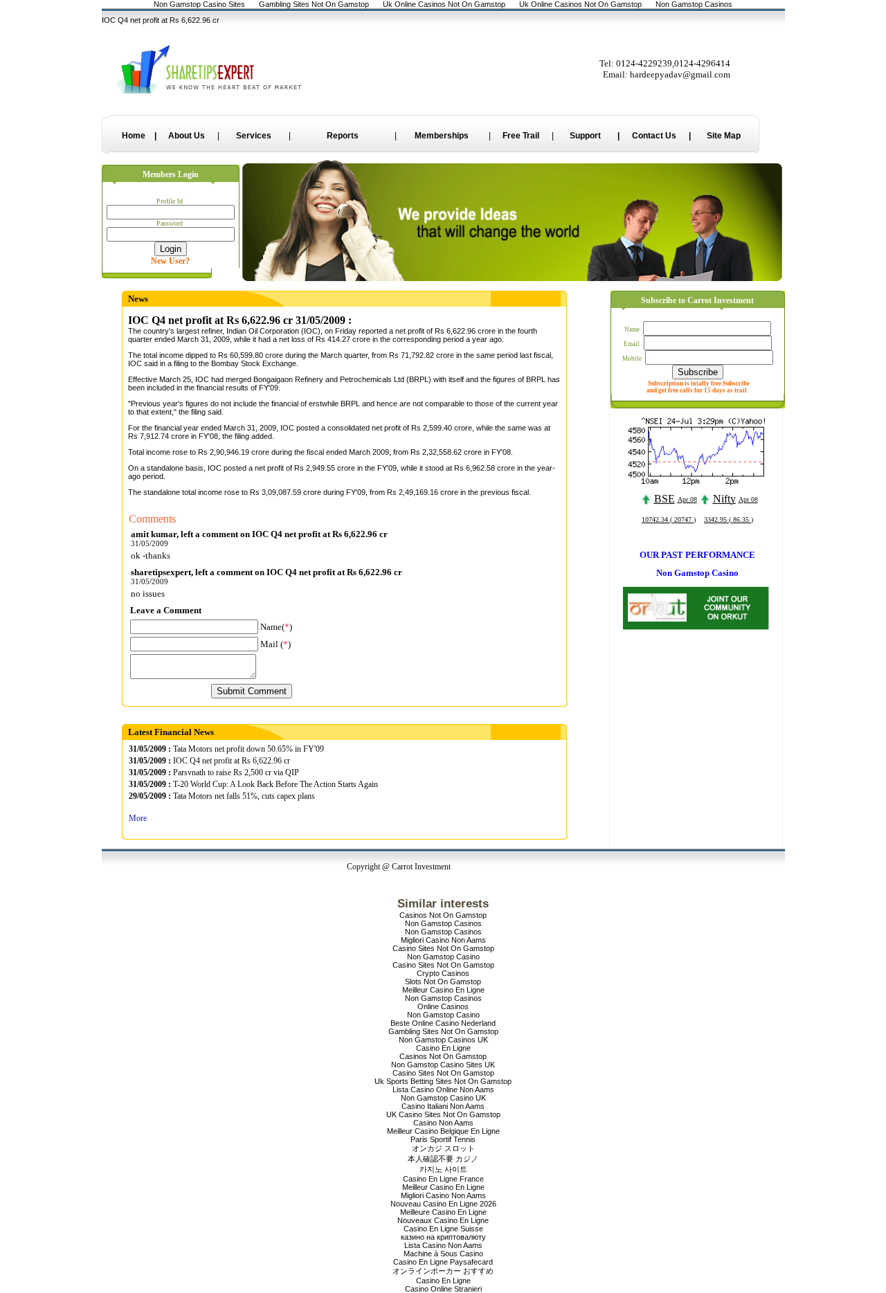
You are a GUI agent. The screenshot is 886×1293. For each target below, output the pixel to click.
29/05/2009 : (150, 796)
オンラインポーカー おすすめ (443, 1271)
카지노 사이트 (443, 1169)
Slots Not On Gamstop (443, 981)
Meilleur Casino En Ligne (443, 990)
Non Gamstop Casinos (443, 923)
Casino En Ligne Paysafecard (443, 1262)
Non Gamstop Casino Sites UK (443, 1064)
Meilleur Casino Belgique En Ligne (443, 1131)
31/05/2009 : (150, 749)
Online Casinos (443, 1006)
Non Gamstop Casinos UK (443, 1040)
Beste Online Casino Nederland (443, 1023)
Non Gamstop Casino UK (443, 1098)
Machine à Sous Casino (443, 1253)
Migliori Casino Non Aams (443, 940)
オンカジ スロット (443, 1148)
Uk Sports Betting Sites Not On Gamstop (443, 1081)
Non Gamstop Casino (443, 956)
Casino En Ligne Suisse (443, 1228)
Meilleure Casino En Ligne (443, 1212)
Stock (250, 363)
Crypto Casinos (443, 973)
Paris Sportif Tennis (443, 1139)
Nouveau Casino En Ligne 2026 (443, 1204)
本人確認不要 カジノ (443, 1159)
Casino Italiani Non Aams (443, 1106)
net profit (409, 331)
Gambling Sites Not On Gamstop (443, 1031)
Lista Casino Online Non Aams (443, 1089)
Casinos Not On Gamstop (443, 915)
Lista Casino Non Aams (443, 1245)
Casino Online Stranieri (443, 1289)
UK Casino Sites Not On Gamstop (443, 1114)
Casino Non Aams (443, 1123)
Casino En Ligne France (443, 1179)
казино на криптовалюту (443, 1237)
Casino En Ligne (443, 1048)
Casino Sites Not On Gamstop (443, 948)
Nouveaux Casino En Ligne (443, 1220)
